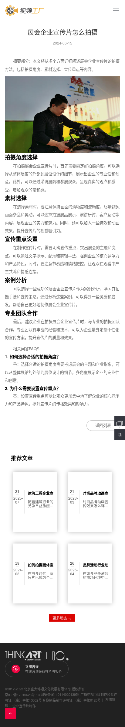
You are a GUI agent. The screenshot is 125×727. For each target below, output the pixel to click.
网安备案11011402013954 (60, 694)
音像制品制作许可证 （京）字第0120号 (71, 700)
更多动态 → (62, 617)
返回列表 (103, 425)
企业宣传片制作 (24, 705)
